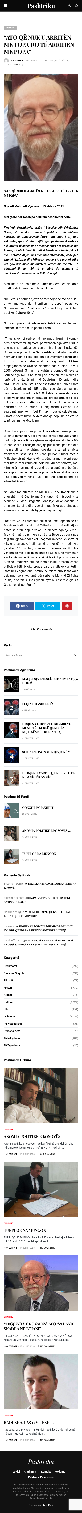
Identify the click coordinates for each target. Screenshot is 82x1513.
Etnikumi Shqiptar (15, 973)
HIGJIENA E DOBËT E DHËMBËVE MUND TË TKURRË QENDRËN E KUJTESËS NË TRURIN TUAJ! (46, 728)
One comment (47, 1154)
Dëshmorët (10, 966)
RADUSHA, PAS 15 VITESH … (29, 1422)
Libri (6, 1009)
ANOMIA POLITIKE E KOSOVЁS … (46, 830)
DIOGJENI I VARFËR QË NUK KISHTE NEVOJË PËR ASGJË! (48, 775)
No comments (15, 64)
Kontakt (46, 1471)
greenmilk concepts (15, 897)
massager (10, 926)
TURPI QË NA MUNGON (39, 853)
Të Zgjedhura (12, 1045)
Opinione (10, 28)
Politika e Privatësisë (41, 1477)
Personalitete (12, 1030)
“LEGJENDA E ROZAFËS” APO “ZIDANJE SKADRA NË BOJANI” (39, 1326)
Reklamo (60, 1471)
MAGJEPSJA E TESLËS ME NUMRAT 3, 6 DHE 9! (50, 681)
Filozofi (8, 980)
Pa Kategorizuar (13, 1023)
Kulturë (8, 1002)
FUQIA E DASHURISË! (37, 704)
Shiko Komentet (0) (41, 629)
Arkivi (16, 1471)
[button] (6, 5)
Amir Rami (48, 1505)
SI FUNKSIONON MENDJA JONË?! (46, 752)
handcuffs (10, 940)
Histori (8, 987)
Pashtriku (41, 6)
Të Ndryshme (12, 1038)
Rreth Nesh (30, 1471)
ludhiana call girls (14, 912)
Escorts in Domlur (14, 883)
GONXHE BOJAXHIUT (38, 807)
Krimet (8, 994)
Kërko (75, 655)
